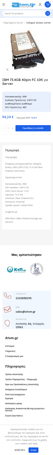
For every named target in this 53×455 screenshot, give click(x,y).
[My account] (40, 4)
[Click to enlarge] (7, 70)
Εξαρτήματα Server (14, 22)
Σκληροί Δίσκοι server (38, 22)
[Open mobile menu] (4, 4)
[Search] (47, 13)
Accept (33, 450)
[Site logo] (24, 4)
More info (20, 450)
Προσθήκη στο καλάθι (33, 128)
